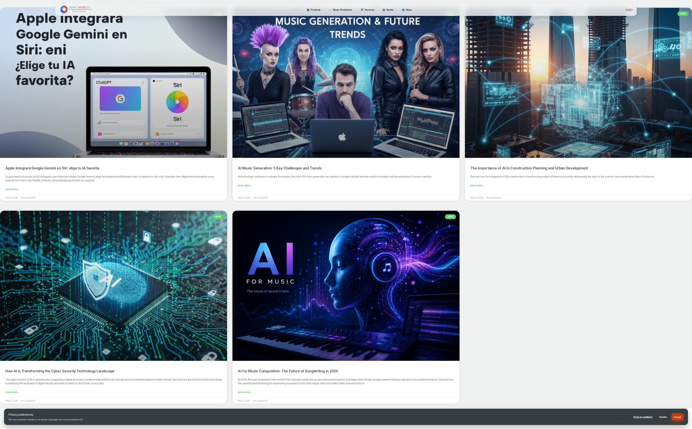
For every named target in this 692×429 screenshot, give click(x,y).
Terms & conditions (642, 417)
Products (315, 9)
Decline (663, 417)
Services (369, 9)
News (409, 9)
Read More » (12, 189)
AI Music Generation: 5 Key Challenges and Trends (279, 168)
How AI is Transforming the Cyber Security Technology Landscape (60, 371)
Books (390, 9)
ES (631, 10)
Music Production (342, 9)
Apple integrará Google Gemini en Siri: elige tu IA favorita (52, 168)
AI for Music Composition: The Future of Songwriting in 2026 (288, 371)
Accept (677, 417)
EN (627, 10)
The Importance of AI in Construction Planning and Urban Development (529, 168)
